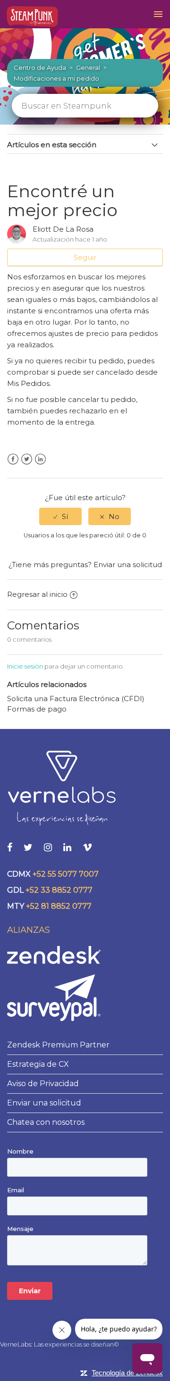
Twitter (27, 459)
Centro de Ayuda (40, 67)
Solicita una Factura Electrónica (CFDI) (75, 698)
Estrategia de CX (38, 1064)
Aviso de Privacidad (43, 1083)
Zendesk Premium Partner (58, 1044)
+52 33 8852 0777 (59, 890)
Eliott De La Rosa (63, 229)
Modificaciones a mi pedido (56, 78)
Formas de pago (37, 708)
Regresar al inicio (37, 594)
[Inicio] (32, 16)
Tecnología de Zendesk (127, 1373)
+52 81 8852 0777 (59, 906)
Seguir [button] (85, 257)
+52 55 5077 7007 (66, 874)
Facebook (13, 459)
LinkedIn (40, 459)
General (88, 67)
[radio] (60, 516)
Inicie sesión (25, 666)
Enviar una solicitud (128, 564)
